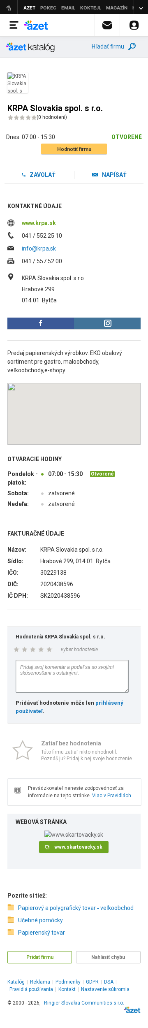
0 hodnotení (52, 117)
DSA (108, 982)
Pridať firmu (39, 957)
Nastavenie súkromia (105, 989)
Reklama (40, 982)
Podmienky (68, 982)
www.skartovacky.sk (78, 847)
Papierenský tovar (41, 932)
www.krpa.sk (39, 223)
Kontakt (67, 989)
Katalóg (16, 982)
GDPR (92, 982)
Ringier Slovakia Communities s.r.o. (84, 1003)
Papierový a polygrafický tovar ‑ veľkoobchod (76, 908)
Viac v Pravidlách (111, 795)
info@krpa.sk (39, 248)
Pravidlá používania (31, 989)
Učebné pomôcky (40, 920)
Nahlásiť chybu (108, 957)
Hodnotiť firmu (74, 149)
